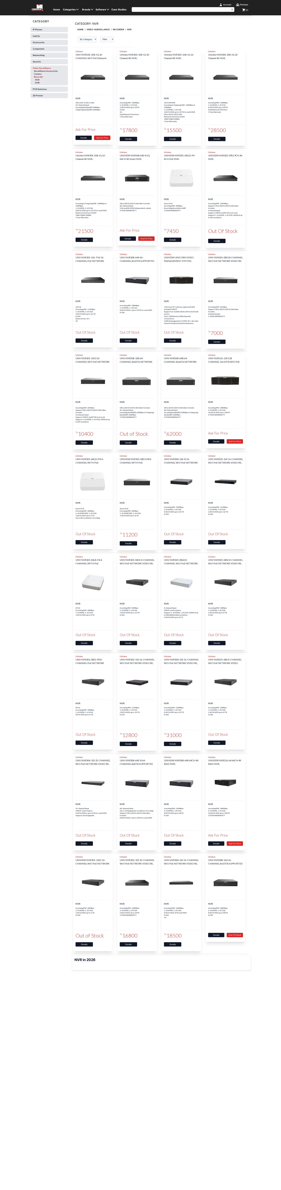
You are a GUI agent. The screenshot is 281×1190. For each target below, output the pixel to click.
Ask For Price (102, 137)
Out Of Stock (235, 935)
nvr (129, 29)
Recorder (38, 77)
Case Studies (118, 9)
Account (227, 4)
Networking (38, 55)
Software (101, 9)
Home (56, 9)
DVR (37, 82)
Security (37, 61)
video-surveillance (98, 29)
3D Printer (38, 95)
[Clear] (232, 9)
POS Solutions (40, 89)
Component (38, 48)
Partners (243, 4)
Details (83, 137)
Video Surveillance (45, 75)
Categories (69, 9)
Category (41, 21)
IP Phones (37, 29)
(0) (246, 10)
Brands (86, 9)
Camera (38, 74)
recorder (118, 29)
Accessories (38, 42)
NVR (37, 79)
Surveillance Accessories (46, 71)
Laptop (36, 36)
